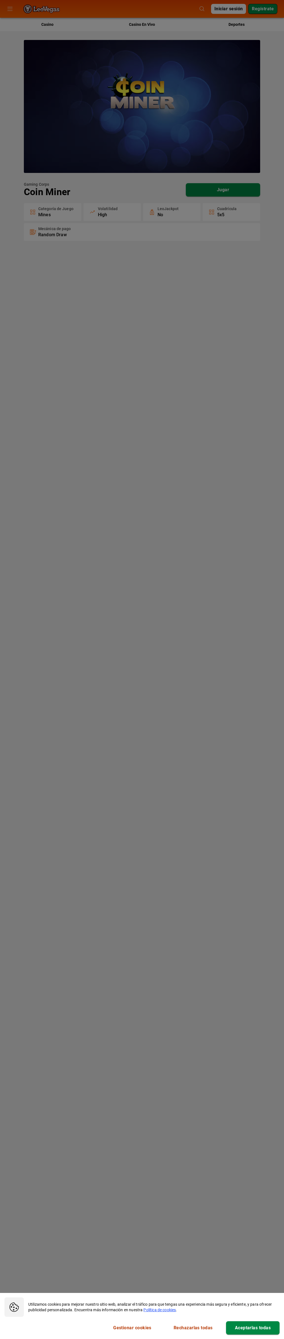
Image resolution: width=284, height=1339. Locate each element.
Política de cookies (159, 1310)
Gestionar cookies (132, 1327)
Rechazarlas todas (193, 1327)
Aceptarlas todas (253, 1327)
